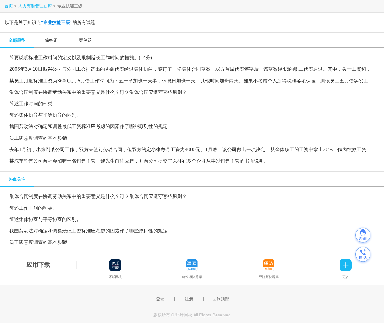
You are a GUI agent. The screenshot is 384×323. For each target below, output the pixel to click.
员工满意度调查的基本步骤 (38, 138)
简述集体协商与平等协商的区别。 (45, 115)
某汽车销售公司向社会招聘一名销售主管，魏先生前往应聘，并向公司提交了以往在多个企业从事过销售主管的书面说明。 (138, 160)
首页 (8, 6)
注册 (189, 298)
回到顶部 (220, 298)
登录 (160, 298)
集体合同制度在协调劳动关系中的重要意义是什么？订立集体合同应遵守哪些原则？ (98, 92)
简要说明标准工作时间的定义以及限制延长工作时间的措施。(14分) (80, 57)
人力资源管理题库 (35, 6)
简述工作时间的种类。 (33, 103)
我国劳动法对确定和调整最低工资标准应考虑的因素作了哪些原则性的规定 (88, 126)
